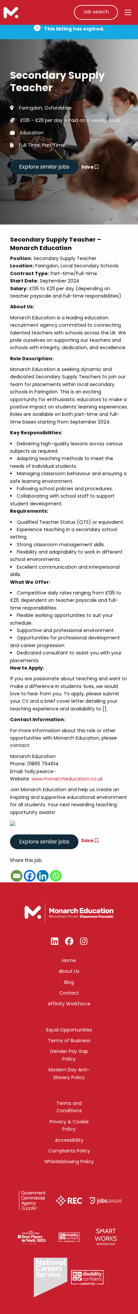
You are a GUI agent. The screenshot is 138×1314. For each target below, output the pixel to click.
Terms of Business (69, 1040)
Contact (69, 993)
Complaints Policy (69, 1150)
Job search (96, 11)
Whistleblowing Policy (69, 1161)
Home (69, 960)
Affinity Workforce (69, 1003)
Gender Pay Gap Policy (69, 1055)
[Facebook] (30, 876)
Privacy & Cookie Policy (69, 1125)
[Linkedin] (43, 876)
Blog (69, 982)
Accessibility (69, 1140)
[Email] (16, 876)
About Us (69, 971)
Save (88, 167)
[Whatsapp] (56, 876)
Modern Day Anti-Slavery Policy (69, 1073)
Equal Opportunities (69, 1029)
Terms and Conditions (69, 1107)
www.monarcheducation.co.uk (67, 778)
